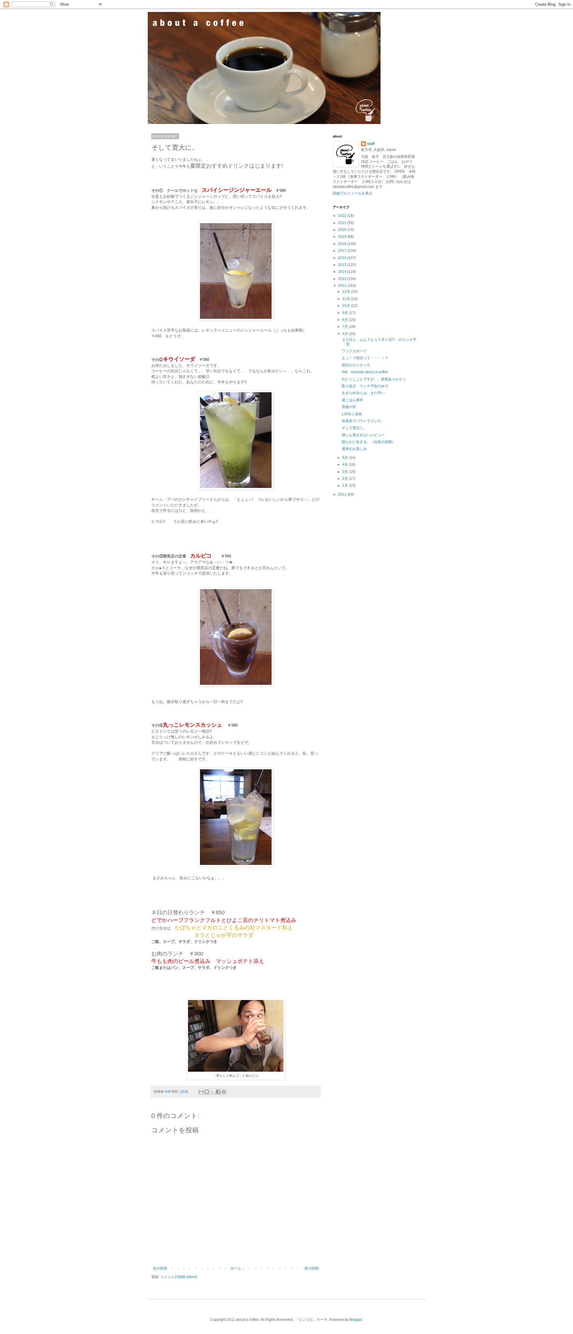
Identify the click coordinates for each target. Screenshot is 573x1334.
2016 (342, 258)
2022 (342, 216)
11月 (346, 299)
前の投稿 (311, 1268)
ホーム (235, 1268)
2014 (342, 271)
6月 (345, 334)
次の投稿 (160, 1268)
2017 (342, 251)
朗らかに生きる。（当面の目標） (368, 442)
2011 (342, 494)
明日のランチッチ (356, 365)
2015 (342, 265)
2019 (342, 237)
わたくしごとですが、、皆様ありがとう (374, 379)
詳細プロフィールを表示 (352, 193)
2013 (342, 279)
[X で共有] (212, 1092)
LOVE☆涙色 (352, 414)
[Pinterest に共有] (224, 1092)
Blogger (355, 1320)
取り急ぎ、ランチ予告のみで (365, 386)
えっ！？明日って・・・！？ (365, 358)
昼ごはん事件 (352, 400)
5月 (345, 458)
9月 (345, 313)
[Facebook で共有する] (218, 1092)
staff (371, 144)
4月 (345, 464)
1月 (345, 485)
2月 (345, 479)
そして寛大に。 (354, 428)
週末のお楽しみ (354, 449)
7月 (345, 326)
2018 (342, 244)
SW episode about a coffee (365, 372)
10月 (346, 306)
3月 (345, 472)
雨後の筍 (349, 407)
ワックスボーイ (354, 351)
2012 (342, 286)
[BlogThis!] (207, 1092)
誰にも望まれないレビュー (363, 435)
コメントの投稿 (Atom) (178, 1277)
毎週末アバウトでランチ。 (363, 421)
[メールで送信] (201, 1092)
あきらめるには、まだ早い (363, 393)
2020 (342, 230)
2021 (342, 223)
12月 (346, 292)
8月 (345, 320)
